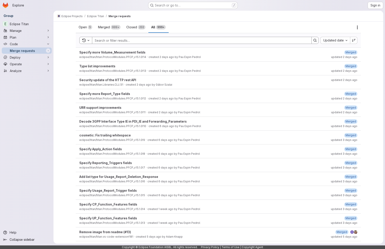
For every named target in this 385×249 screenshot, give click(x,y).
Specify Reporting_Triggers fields (105, 163)
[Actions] (357, 27)
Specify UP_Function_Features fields (108, 218)
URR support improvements (100, 107)
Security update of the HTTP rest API (107, 80)
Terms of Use (230, 247)
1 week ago (165, 209)
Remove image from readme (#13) (105, 232)
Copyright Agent (252, 247)
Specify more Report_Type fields (104, 94)
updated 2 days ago (344, 57)
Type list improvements (97, 66)
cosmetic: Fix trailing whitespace (105, 135)
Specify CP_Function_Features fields (108, 204)
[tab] (85, 27)
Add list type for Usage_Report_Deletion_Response (118, 177)
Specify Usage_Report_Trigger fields (108, 190)
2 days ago (167, 57)
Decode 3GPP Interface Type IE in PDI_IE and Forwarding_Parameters (133, 121)
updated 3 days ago (344, 126)
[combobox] (335, 40)
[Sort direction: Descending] (353, 40)
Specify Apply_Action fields (100, 149)
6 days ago (167, 126)
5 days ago (154, 236)
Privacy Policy (210, 247)
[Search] (315, 40)
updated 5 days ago (344, 236)
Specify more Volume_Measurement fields (112, 52)
